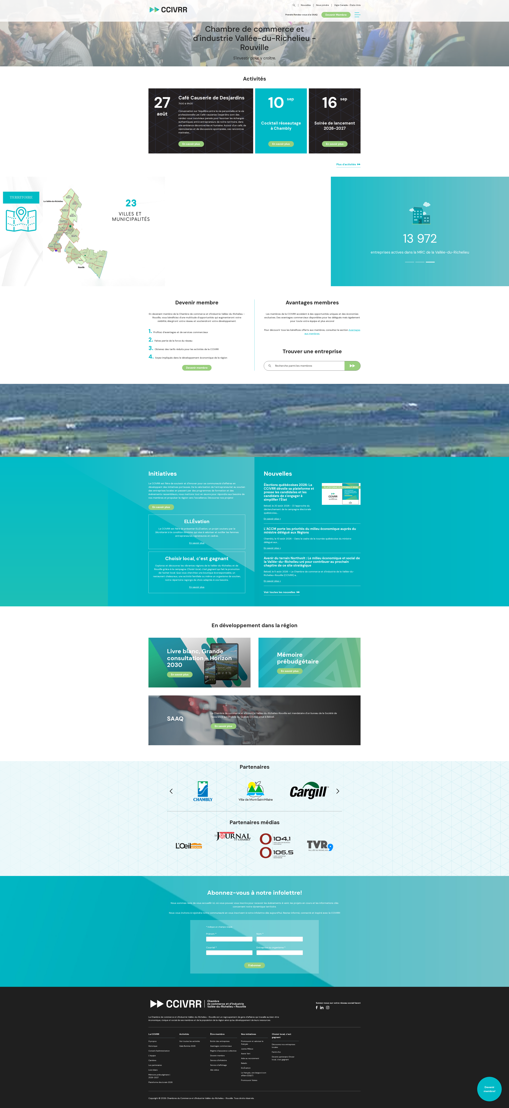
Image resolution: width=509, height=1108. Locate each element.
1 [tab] (406, 263)
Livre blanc (153, 1070)
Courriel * (211, 947)
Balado (244, 1063)
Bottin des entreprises (220, 1041)
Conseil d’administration (159, 1051)
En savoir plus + (272, 518)
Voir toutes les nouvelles (279, 592)
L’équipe (152, 1055)
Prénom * (211, 934)
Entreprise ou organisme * (271, 947)
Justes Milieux (247, 1049)
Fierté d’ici (276, 1052)
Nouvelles (306, 5)
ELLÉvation (246, 1068)
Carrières (152, 1060)
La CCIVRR (153, 1034)
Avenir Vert (245, 1053)
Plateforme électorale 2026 (160, 1082)
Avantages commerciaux (221, 1046)
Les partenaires (155, 1065)
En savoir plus (191, 144)
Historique (152, 1046)
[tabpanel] (420, 229)
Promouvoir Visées (249, 1080)
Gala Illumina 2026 (187, 1046)
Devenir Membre (336, 14)
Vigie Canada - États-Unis (347, 5)
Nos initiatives (248, 1034)
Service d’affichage (218, 1065)
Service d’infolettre (218, 1060)
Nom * (260, 934)
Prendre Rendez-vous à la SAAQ (301, 15)
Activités (184, 1034)
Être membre (217, 1034)
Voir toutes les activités (189, 1041)
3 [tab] (427, 263)
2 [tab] (417, 263)
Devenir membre (197, 367)
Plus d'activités (346, 164)
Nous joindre (322, 5)
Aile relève (214, 1070)
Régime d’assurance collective (223, 1051)
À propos (152, 1041)
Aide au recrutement (250, 1058)
